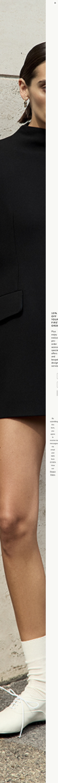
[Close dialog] (55, 3)
